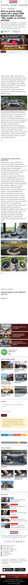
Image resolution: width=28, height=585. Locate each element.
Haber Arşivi (5, 555)
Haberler (3, 8)
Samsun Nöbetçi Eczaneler (9, 545)
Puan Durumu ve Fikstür (8, 551)
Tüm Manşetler (6, 552)
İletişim (8, 566)
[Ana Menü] (1, 1)
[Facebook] (4, 542)
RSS (4, 576)
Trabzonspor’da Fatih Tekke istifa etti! (17, 500)
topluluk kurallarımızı (13, 419)
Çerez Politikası (23, 560)
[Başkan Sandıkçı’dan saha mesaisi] (21, 377)
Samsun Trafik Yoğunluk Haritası (10, 549)
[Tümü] (26, 494)
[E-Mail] (9, 354)
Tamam (18, 583)
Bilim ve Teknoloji (14, 560)
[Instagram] (12, 542)
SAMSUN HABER (6, 292)
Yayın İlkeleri (5, 563)
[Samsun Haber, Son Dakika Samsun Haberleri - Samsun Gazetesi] (13, 2)
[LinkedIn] (14, 542)
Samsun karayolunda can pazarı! (17, 507)
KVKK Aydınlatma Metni (16, 562)
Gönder (4, 415)
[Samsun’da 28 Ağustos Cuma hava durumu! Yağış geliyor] (21, 389)
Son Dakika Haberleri (7, 554)
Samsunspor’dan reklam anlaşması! (18, 513)
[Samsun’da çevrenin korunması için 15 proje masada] (21, 364)
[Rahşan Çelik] (4, 352)
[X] (7, 542)
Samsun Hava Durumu (7, 546)
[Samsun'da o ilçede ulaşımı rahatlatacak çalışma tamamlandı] (7, 377)
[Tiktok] (19, 542)
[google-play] (20, 569)
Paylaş (4, 51)
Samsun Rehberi (23, 5)
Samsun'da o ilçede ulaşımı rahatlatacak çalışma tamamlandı (6, 382)
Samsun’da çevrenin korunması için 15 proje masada (20, 370)
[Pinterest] (9, 542)
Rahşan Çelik (11, 351)
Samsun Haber (5, 5)
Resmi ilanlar (5, 560)
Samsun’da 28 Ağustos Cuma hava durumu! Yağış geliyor (20, 395)
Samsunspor (13, 5)
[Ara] (26, 2)
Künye (3, 566)
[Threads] (21, 542)
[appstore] (8, 569)
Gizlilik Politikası (5, 562)
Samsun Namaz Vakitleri (8, 548)
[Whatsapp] (24, 542)
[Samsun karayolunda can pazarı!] (7, 364)
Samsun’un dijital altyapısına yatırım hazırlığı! (5, 395)
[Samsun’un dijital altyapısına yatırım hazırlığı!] (7, 389)
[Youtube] (16, 542)
